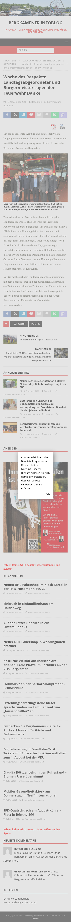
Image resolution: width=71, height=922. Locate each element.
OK (48, 493)
